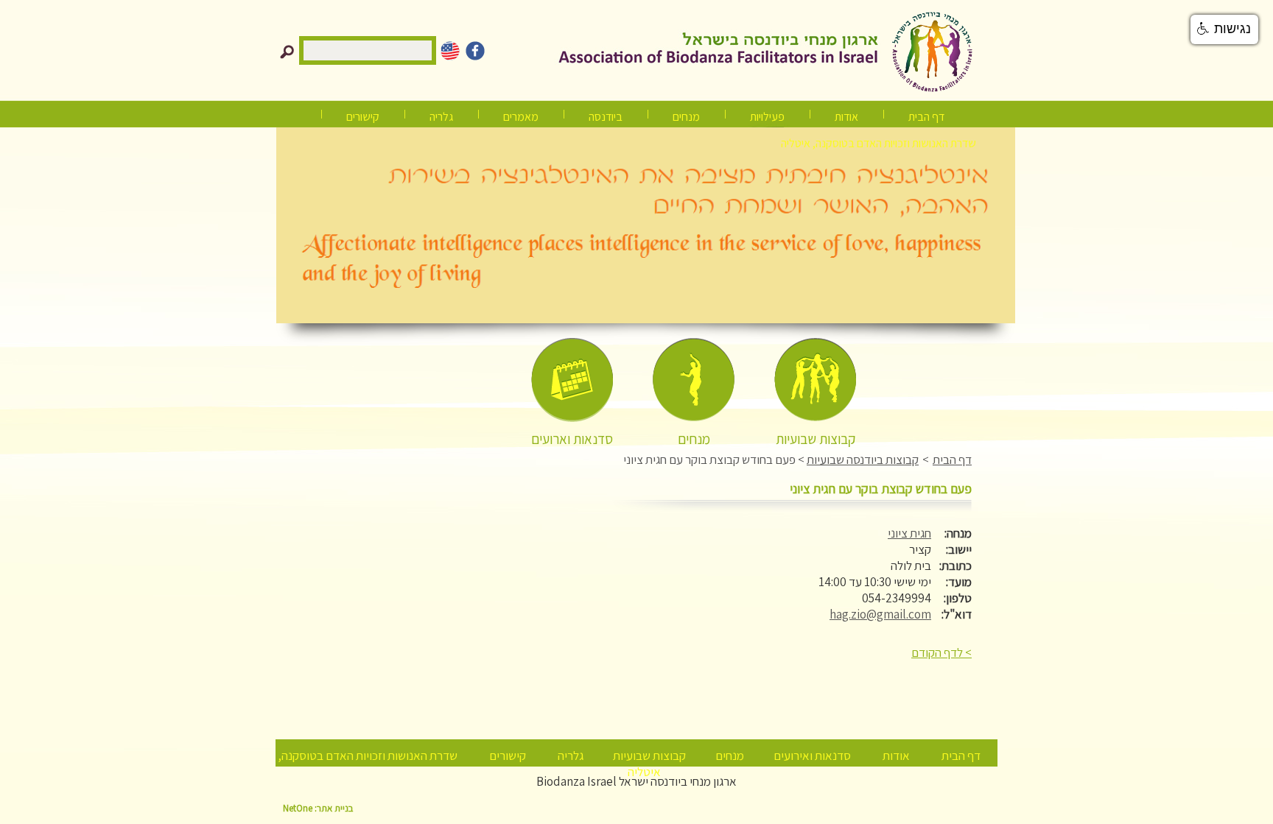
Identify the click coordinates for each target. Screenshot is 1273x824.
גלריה (570, 755)
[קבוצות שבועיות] (815, 380)
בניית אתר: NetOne (318, 808)
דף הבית (926, 116)
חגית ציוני (909, 533)
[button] (1224, 29)
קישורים (362, 116)
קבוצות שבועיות (649, 755)
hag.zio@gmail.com (880, 614)
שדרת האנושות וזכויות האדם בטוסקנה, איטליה (878, 143)
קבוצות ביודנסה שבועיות (863, 459)
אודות (846, 116)
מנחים (686, 116)
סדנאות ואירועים (812, 755)
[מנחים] (693, 380)
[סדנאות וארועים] (572, 380)
